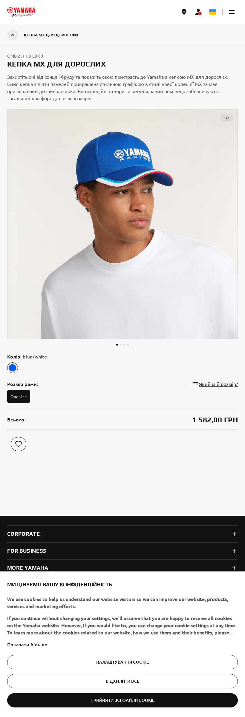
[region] (122, 644)
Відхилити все (122, 681)
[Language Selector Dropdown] (213, 12)
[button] (232, 12)
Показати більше (27, 644)
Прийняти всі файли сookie (123, 700)
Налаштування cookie (122, 662)
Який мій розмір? (218, 384)
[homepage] (21, 12)
